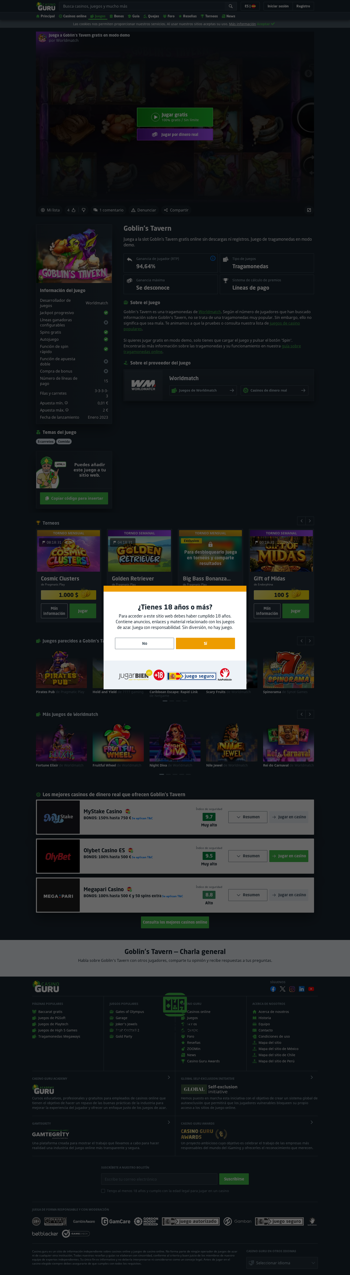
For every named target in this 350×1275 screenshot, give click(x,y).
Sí (205, 643)
